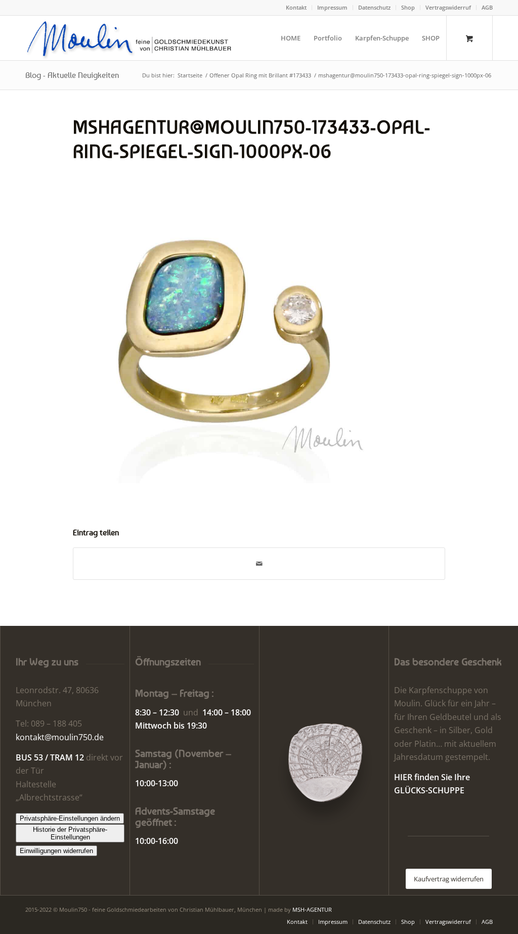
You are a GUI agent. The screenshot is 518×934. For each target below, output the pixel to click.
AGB (487, 7)
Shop (408, 7)
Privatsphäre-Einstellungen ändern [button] (70, 818)
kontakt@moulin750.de (60, 737)
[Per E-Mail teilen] (259, 563)
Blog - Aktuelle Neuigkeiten (72, 75)
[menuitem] (296, 7)
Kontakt (296, 7)
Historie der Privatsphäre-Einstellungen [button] (70, 833)
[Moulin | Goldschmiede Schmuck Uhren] (131, 38)
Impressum (332, 7)
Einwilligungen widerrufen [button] (56, 851)
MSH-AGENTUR (312, 909)
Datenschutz (374, 7)
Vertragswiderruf (448, 7)
